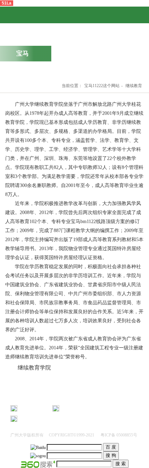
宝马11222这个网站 (102, 85)
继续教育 (133, 85)
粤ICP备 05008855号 (118, 435)
